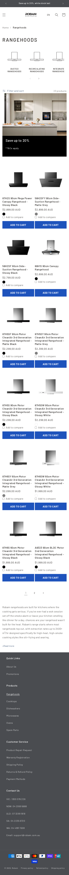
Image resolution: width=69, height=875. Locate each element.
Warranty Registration (18, 757)
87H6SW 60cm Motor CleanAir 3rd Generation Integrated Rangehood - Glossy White (49, 481)
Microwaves (12, 715)
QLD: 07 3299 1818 (15, 813)
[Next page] (43, 592)
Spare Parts (12, 730)
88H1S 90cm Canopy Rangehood (47, 267)
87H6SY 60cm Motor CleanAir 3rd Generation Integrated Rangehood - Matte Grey (17, 481)
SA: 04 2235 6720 (15, 820)
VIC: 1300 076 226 (15, 799)
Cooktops (11, 701)
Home (5, 27)
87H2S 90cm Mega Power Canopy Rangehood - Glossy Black (17, 201)
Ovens (9, 722)
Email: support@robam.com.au (23, 835)
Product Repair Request (19, 750)
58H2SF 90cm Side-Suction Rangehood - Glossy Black (15, 269)
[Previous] (30, 78)
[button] (4, 14)
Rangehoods (19, 27)
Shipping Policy (14, 764)
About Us (11, 666)
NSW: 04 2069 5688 (16, 806)
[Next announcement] (63, 3)
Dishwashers (13, 708)
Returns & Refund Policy (19, 771)
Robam (15, 868)
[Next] (38, 78)
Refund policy (42, 868)
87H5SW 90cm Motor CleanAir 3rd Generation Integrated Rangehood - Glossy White (49, 410)
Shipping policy (58, 868)
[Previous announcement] (5, 3)
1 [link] (25, 592)
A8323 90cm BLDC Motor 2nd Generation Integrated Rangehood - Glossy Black (49, 552)
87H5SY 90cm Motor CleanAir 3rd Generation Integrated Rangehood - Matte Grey (49, 338)
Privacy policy (27, 868)
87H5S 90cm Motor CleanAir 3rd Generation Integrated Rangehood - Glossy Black (17, 410)
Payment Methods (15, 779)
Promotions (12, 674)
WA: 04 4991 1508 (15, 828)
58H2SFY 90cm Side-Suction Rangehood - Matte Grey (47, 201)
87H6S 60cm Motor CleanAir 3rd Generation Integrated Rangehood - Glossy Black (17, 552)
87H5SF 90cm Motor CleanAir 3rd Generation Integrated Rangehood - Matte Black (17, 338)
